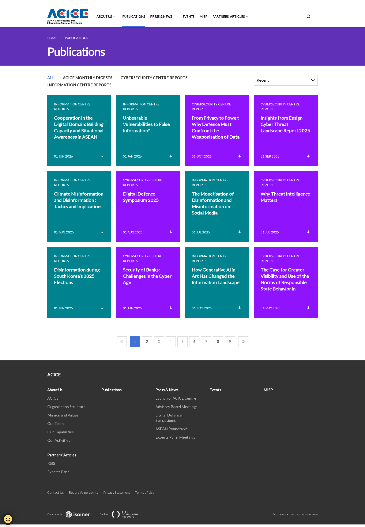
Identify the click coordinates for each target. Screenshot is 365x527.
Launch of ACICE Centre (175, 398)
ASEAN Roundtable (171, 428)
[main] (182, 193)
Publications (133, 16)
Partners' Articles (228, 16)
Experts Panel (58, 471)
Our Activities (58, 440)
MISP (203, 16)
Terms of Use (144, 492)
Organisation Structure (66, 406)
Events (188, 16)
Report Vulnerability (83, 492)
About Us (104, 16)
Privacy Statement (116, 492)
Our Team (55, 423)
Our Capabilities (60, 432)
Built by (104, 514)
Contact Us (55, 492)
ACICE (53, 398)
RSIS (51, 463)
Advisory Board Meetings (176, 406)
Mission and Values (63, 415)
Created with (54, 514)
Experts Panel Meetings (175, 437)
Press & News (161, 16)
